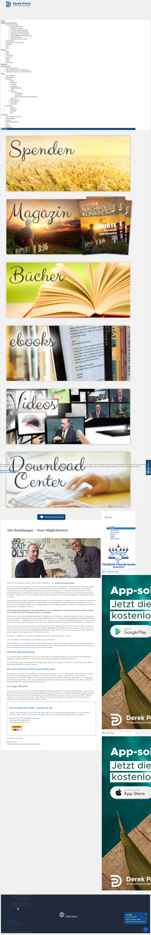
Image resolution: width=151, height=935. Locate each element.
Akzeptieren (4, 470)
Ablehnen (13, 470)
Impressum (21, 472)
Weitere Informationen (8, 472)
